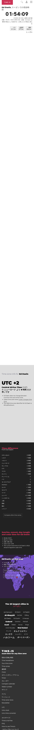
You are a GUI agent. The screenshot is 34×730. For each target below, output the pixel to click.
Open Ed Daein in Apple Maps (13, 576)
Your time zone (7, 663)
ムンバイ (4, 495)
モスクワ (4, 490)
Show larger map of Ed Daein (13, 571)
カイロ (4, 487)
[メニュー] (31, 2)
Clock (4, 672)
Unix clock (5, 710)
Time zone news (7, 700)
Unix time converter (9, 713)
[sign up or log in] (27, 2)
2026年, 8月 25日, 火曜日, (23, 18)
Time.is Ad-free (7, 720)
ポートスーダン (23, 637)
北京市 (21, 28)
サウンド (4, 690)
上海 (3, 501)
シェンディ (18, 634)
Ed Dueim (17, 618)
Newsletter (6, 703)
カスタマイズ (6, 718)
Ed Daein (7, 618)
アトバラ (8, 631)
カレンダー (5, 681)
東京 (29, 28)
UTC (3, 468)
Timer (4, 678)
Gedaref (8, 622)
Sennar (20, 624)
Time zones (6, 666)
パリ (13, 28)
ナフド (26, 634)
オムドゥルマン (20, 631)
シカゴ (4, 458)
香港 (3, 503)
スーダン (17, 606)
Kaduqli (25, 621)
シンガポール (5, 498)
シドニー (4, 509)
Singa (27, 624)
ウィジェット (6, 697)
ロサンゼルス (5, 455)
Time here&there (8, 660)
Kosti (7, 625)
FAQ (3, 723)
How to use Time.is (8, 726)
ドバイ (4, 492)
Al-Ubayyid (10, 615)
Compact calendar (8, 684)
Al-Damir (18, 612)
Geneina (17, 621)
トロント (4, 460)
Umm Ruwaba (10, 628)
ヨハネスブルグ (6, 482)
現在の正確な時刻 (7, 657)
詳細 (22, 20)
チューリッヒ (5, 476)
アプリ (4, 694)
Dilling (27, 615)
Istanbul (4, 484)
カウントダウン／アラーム (10, 675)
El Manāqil (26, 618)
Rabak (14, 624)
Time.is (7, 2)
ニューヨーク (5, 463)
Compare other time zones (12, 515)
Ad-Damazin (8, 612)
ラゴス (4, 471)
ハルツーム (9, 637)
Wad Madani (23, 628)
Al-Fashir (26, 612)
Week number (7, 687)
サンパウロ (5, 466)
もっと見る (29, 32)
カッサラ (8, 634)
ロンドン (4, 474)
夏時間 (4, 669)
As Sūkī (19, 615)
